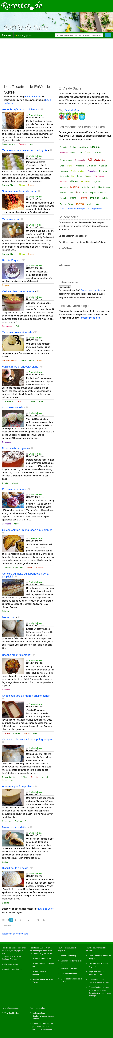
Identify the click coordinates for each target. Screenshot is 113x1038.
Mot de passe (64, 264)
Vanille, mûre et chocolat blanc (20, 366)
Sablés (105, 197)
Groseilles (85, 181)
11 (33, 919)
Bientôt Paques (11, 260)
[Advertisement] (56, 60)
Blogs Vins (93, 971)
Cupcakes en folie (12, 407)
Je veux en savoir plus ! (42, 958)
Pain (78, 192)
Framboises (7, 326)
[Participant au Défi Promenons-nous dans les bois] (75, 115)
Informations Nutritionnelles (39, 1014)
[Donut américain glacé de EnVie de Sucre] (13, 458)
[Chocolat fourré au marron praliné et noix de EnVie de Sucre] (13, 709)
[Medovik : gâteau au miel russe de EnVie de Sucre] (13, 120)
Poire (31, 360)
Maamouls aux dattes (15, 827)
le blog (35, 979)
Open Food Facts (39, 1023)
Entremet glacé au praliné (17, 786)
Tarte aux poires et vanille (17, 332)
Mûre (40, 401)
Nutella (63, 192)
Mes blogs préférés (25, 35)
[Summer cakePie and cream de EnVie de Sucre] (13, 201)
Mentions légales (11, 964)
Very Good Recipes (11, 1013)
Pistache (19, 326)
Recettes (6, 35)
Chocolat (22, 401)
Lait (11, 780)
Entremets (6, 820)
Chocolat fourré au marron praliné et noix (26, 695)
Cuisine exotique (78, 171)
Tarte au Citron (8, 184)
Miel (31, 144)
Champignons (66, 160)
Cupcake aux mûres (14, 489)
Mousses (64, 187)
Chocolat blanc (8, 401)
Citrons (21, 184)
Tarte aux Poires (9, 360)
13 (44, 919)
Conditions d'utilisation (13, 969)
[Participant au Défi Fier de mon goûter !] (68, 115)
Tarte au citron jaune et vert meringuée (25, 150)
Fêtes (79, 175)
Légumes (97, 181)
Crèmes (64, 171)
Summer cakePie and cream (19, 191)
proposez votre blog (90, 317)
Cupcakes (6, 441)
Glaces (15, 482)
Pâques (5, 285)
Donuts (5, 482)
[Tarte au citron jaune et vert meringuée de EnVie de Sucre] (13, 161)
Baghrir (73, 147)
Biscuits (5, 902)
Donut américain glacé (15, 448)
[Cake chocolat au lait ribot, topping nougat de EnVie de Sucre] (13, 753)
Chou (62, 165)
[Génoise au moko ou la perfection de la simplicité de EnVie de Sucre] (13, 587)
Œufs (71, 192)
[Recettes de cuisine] (22, 5)
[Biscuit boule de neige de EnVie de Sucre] (13, 878)
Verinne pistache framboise (18, 291)
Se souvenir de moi (69, 282)
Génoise (5, 611)
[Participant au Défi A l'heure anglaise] (62, 115)
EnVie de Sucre (32, 96)
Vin (97, 204)
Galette (29, 567)
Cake (4, 780)
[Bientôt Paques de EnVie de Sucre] (13, 270)
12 (38, 919)
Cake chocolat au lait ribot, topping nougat (27, 739)
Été (72, 175)
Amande (63, 147)
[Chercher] (108, 35)
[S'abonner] (27, 115)
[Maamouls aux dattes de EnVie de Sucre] (13, 837)
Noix (35, 733)
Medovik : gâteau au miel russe (20, 109)
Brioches (6, 689)
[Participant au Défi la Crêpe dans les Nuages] (81, 115)
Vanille (23, 360)
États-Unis (64, 175)
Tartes (30, 184)
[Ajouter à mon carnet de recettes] (42, 109)
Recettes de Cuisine (9, 947)
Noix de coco (104, 187)
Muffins (74, 186)
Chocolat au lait (9, 776)
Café (80, 152)
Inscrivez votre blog (68, 955)
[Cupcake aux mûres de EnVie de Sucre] (13, 499)
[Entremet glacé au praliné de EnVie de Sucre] (13, 797)
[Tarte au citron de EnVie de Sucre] (13, 229)
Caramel (97, 152)
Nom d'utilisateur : (66, 248)
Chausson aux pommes (12, 567)
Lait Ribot (23, 776)
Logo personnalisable (69, 973)
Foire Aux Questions (69, 968)
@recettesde (45, 979)
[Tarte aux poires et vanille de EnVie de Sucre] (13, 342)
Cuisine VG (93, 979)
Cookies (103, 165)
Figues (88, 175)
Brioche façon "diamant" (16, 654)
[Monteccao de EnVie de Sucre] (13, 627)
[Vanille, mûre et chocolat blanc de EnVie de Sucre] (13, 377)
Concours (91, 165)
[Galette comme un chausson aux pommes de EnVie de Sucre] (13, 543)
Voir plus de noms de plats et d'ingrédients (82, 208)
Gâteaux (22, 144)
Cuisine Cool (94, 987)
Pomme (39, 567)
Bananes (83, 146)
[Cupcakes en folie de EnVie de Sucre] (13, 418)
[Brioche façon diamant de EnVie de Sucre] (13, 665)
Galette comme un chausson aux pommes (27, 529)
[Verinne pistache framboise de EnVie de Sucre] (13, 301)
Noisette (85, 187)
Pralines (16, 733)
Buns (72, 152)
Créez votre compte (90, 290)
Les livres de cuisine (96, 963)
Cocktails (80, 165)
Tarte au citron (10, 219)
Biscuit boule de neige (15, 868)
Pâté (85, 192)
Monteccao (8, 617)
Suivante (7, 925)
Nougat (44, 776)
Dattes (5, 861)
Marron (27, 733)
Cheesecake (80, 160)
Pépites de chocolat (98, 192)
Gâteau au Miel (8, 144)
